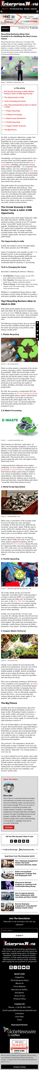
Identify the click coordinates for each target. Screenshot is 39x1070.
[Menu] (37, 11)
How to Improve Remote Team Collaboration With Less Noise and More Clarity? (26, 895)
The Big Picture (10, 130)
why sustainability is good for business (19, 468)
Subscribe (34, 9)
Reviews (26, 9)
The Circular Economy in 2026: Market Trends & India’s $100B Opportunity (19, 92)
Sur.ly (23, 1053)
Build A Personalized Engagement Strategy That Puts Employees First (25, 873)
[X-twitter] (37, 326)
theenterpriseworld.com (19, 1048)
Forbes (31, 171)
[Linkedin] (37, 322)
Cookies (7, 1062)
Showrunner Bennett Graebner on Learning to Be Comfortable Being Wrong (26, 884)
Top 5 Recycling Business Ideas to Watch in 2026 (20, 106)
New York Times (20, 601)
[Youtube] (37, 334)
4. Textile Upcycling (12, 122)
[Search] (1, 12)
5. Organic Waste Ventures (15, 126)
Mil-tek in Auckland (17, 544)
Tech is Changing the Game (15, 101)
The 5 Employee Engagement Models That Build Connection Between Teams (26, 863)
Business (5, 28)
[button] (11, 841)
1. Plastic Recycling (12, 111)
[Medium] (37, 330)
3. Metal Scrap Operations (15, 118)
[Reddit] (37, 338)
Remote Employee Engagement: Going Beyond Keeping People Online (26, 906)
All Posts (8, 827)
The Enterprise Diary (16, 9)
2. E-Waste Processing (13, 114)
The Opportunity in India (14, 97)
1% (34, 252)
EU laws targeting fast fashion (27, 393)
